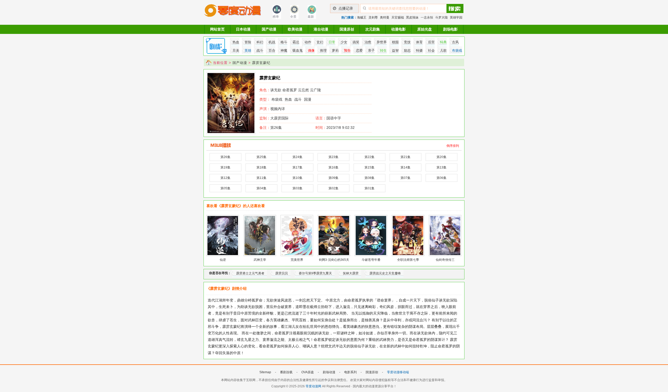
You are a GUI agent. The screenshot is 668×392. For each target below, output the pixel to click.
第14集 (405, 167)
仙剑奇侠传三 (445, 260)
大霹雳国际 (274, 118)
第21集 (405, 157)
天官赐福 (397, 17)
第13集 (441, 167)
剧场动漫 (329, 372)
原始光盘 (424, 29)
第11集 (261, 178)
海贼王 (361, 17)
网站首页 (217, 29)
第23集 (333, 157)
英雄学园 (456, 17)
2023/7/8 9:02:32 (335, 127)
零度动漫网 (313, 386)
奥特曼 (384, 17)
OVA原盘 (307, 372)
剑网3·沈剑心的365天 (334, 260)
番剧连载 (286, 372)
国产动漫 (269, 29)
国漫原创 (346, 29)
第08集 (369, 178)
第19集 (225, 167)
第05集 (225, 188)
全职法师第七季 (408, 260)
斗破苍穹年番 (371, 260)
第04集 (261, 188)
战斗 (298, 99)
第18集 (261, 167)
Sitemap (265, 372)
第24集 (297, 157)
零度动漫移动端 (398, 372)
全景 (293, 17)
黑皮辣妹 (412, 17)
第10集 (297, 178)
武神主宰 (260, 260)
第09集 (333, 178)
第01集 (369, 188)
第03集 (297, 188)
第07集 (405, 178)
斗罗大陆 (441, 17)
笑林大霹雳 (351, 273)
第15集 (369, 167)
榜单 (276, 17)
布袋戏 (276, 99)
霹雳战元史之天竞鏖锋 (385, 273)
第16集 (333, 167)
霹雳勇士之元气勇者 (250, 273)
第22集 (369, 157)
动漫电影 (398, 29)
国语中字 (333, 118)
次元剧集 (372, 29)
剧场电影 (450, 29)
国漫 (307, 99)
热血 (288, 99)
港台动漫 (321, 29)
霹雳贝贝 (281, 273)
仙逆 (223, 260)
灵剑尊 (373, 17)
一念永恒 (427, 17)
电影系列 (350, 372)
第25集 (261, 157)
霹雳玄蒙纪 (261, 63)
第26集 (270, 127)
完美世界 (297, 260)
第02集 (333, 188)
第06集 (441, 178)
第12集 (225, 178)
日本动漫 (243, 29)
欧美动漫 (295, 29)
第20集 (441, 157)
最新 (311, 17)
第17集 (297, 167)
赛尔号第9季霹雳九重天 (315, 273)
